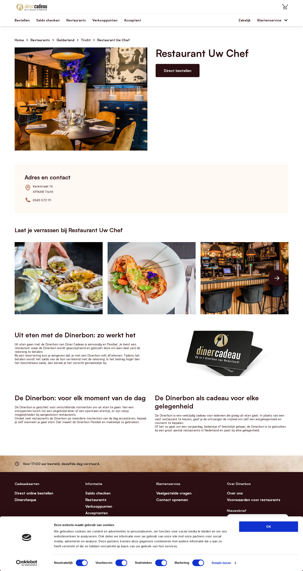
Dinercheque (25, 499)
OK (268, 526)
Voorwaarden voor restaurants (253, 499)
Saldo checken (48, 20)
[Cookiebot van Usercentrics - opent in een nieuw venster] (27, 563)
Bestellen (22, 20)
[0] (285, 7)
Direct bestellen (177, 70)
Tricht (86, 40)
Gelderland (65, 40)
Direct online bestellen (34, 493)
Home (19, 40)
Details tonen (221, 563)
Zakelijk (244, 20)
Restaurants (76, 20)
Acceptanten (96, 513)
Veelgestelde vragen (173, 493)
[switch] (121, 562)
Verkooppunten (104, 20)
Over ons (235, 493)
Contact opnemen (172, 499)
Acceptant (132, 20)
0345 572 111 (42, 200)
